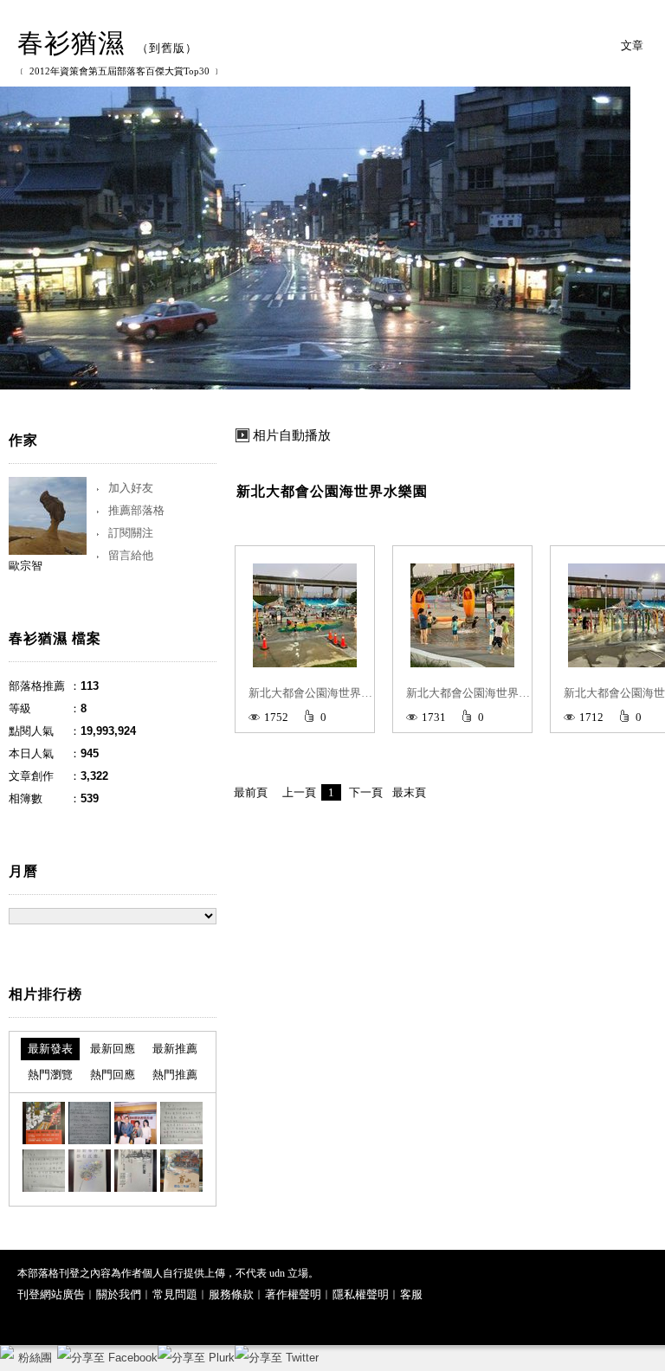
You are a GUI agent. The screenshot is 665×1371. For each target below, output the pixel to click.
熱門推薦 (174, 1074)
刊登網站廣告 (51, 1294)
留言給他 (130, 555)
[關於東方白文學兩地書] (89, 1123)
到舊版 (167, 48)
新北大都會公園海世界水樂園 (332, 491)
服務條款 (231, 1294)
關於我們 (118, 1294)
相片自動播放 (292, 435)
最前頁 (251, 792)
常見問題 (174, 1294)
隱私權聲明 (360, 1294)
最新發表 (50, 1048)
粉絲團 (35, 1357)
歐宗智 (25, 565)
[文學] (44, 1123)
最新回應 (112, 1048)
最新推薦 (174, 1048)
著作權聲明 (293, 1294)
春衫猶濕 (71, 43)
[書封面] (89, 1170)
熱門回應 (112, 1074)
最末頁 (409, 792)
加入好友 (130, 487)
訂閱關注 (130, 532)
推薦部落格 (136, 510)
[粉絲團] (7, 1352)
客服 (411, 1294)
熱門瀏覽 (50, 1074)
